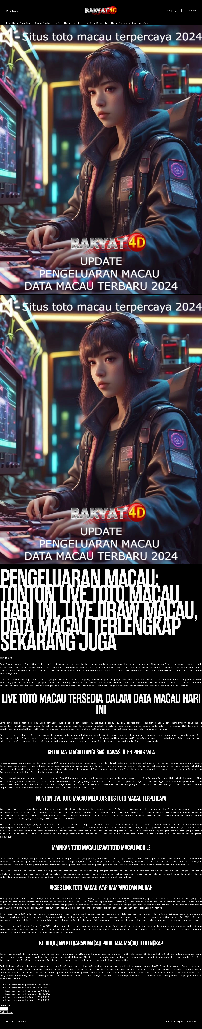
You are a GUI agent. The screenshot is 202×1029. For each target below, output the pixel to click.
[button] (6, 1012)
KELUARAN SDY (188, 1021)
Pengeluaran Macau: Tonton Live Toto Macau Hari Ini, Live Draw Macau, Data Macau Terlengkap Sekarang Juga (84, 22)
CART (172, 10)
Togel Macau (189, 10)
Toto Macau (12, 10)
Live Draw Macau (9, 22)
